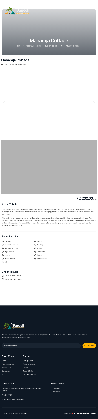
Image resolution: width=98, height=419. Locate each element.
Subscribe (90, 346)
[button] (4, 103)
